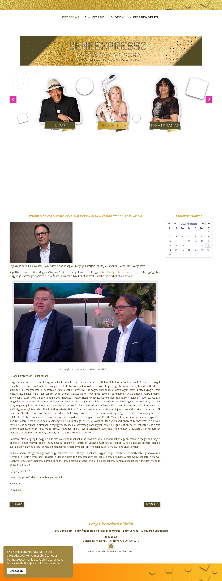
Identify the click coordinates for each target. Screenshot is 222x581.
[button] (13, 99)
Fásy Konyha (131, 530)
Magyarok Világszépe (154, 530)
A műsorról (95, 17)
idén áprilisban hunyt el (119, 272)
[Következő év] (208, 223)
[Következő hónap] (203, 223)
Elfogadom (17, 571)
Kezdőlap (71, 17)
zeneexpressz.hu (97, 551)
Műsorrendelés (143, 17)
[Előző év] (169, 223)
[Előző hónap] (175, 223)
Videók (117, 17)
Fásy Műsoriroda (110, 530)
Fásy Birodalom (63, 530)
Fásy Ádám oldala (86, 530)
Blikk (20, 490)
